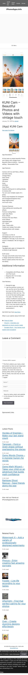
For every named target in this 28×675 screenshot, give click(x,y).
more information (14, 654)
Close (1, 672)
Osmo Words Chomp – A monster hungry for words (13, 458)
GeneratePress (14, 648)
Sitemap (23, 3)
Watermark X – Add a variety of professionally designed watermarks (13, 541)
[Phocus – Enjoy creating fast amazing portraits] (5, 578)
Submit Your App (8, 3)
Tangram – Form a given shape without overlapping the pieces (13, 447)
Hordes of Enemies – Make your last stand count (12, 436)
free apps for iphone (8, 130)
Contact (18, 3)
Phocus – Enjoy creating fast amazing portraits (13, 563)
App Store (17, 312)
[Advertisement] (14, 29)
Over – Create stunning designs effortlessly (11, 624)
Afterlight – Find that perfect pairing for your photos (14, 604)
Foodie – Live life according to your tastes (11, 583)
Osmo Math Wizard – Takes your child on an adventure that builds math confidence (13, 470)
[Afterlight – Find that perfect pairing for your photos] (5, 619)
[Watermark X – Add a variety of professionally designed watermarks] (5, 558)
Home (4, 3)
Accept (24, 654)
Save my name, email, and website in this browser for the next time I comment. (14, 396)
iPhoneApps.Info (14, 9)
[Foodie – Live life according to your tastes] (5, 599)
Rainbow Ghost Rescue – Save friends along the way (13, 483)
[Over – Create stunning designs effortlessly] (5, 639)
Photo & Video (8, 320)
